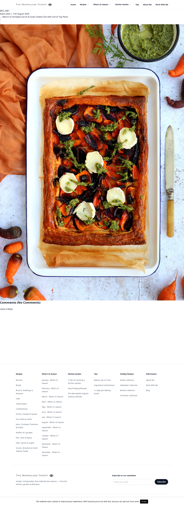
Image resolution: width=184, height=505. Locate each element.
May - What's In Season (51, 407)
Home (73, 4)
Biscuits (19, 380)
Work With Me (162, 4)
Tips (137, 4)
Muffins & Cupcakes (24, 432)
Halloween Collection (129, 385)
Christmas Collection (128, 395)
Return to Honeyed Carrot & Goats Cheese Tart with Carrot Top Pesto (34, 16)
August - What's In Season (53, 422)
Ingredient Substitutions (104, 385)
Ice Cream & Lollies (24, 419)
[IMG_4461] (92, 162)
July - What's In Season (51, 417)
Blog (148, 390)
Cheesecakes (21, 404)
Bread (18, 385)
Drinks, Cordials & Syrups (26, 414)
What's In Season (100, 4)
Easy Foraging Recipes (77, 388)
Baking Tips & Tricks (102, 380)
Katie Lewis (5, 13)
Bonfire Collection (127, 390)
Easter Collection (127, 380)
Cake (18, 398)
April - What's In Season (52, 402)
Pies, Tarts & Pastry (24, 437)
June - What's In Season (52, 412)
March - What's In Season (52, 396)
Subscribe (161, 482)
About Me (147, 4)
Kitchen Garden (122, 4)
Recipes (83, 4)
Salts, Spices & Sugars (25, 443)
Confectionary (22, 409)
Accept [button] (144, 501)
